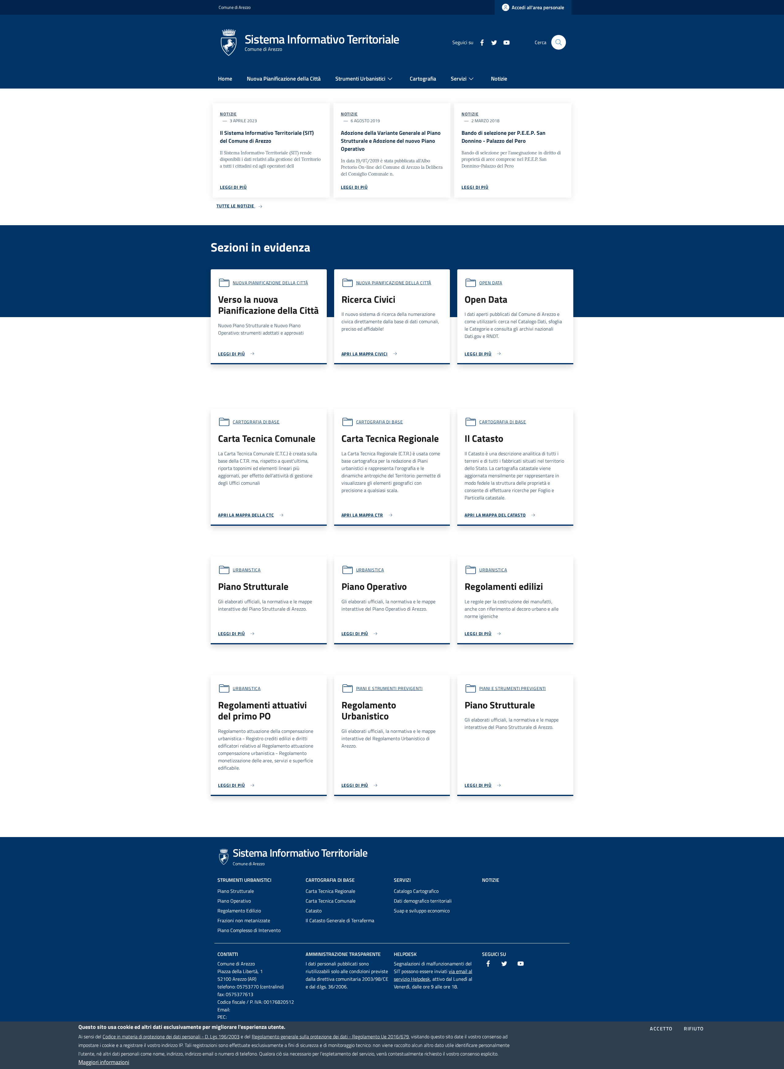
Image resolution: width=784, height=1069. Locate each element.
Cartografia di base (256, 422)
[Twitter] (492, 42)
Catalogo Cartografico (416, 891)
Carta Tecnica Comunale (331, 900)
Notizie (228, 114)
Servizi (402, 880)
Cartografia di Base (330, 880)
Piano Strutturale (235, 891)
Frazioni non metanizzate (243, 920)
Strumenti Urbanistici (244, 880)
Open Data (490, 282)
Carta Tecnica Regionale (330, 891)
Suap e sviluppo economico (422, 910)
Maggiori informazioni (103, 1062)
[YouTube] (504, 42)
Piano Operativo (234, 900)
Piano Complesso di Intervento (249, 930)
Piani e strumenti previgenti (389, 688)
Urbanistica (247, 570)
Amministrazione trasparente (343, 954)
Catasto (314, 910)
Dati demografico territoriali (423, 900)
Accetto (661, 1028)
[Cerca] (558, 42)
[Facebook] (479, 42)
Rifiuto (694, 1028)
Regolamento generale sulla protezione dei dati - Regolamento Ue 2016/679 (330, 1036)
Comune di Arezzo (235, 7)
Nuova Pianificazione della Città (270, 282)
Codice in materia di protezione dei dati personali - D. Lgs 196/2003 (171, 1036)
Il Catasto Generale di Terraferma (340, 920)
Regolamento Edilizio (239, 910)
